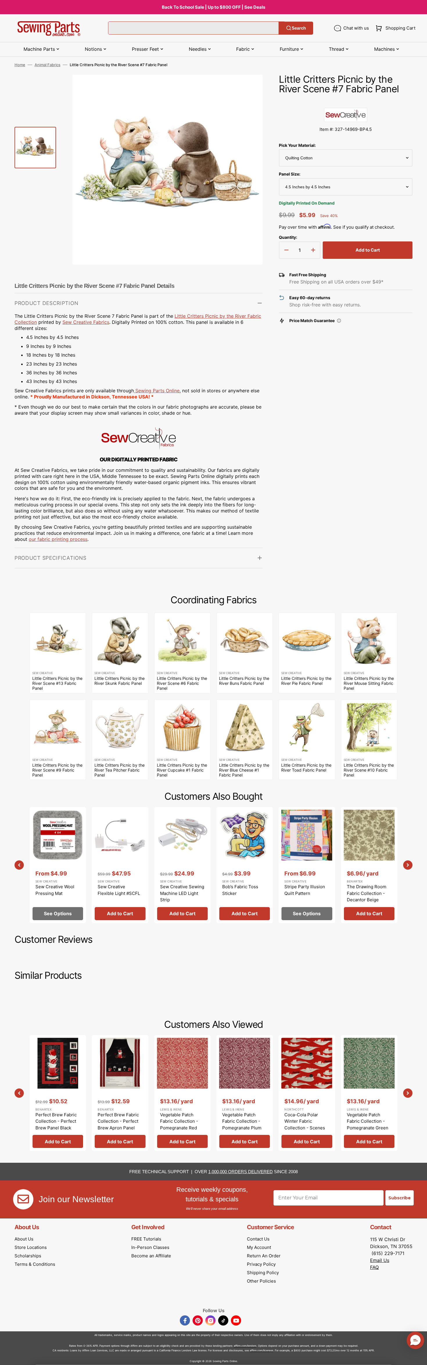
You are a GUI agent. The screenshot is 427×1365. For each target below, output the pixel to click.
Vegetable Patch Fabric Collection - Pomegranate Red (179, 1121)
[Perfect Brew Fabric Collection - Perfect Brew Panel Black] (58, 1093)
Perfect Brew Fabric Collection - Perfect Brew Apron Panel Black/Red (118, 1124)
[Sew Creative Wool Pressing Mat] (58, 865)
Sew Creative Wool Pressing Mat (54, 890)
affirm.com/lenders (245, 1345)
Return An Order (264, 1256)
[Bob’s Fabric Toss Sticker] (244, 865)
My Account (259, 1247)
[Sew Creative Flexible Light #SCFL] (120, 865)
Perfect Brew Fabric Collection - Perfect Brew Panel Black (56, 1121)
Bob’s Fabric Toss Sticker (240, 890)
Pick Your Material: (297, 145)
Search (299, 28)
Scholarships (28, 1256)
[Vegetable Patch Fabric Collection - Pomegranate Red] (182, 1093)
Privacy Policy (261, 1264)
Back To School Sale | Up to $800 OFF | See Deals (213, 7)
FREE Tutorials (146, 1239)
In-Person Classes (150, 1247)
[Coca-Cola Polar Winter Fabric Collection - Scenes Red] (307, 1093)
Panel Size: (289, 173)
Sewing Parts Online (157, 390)
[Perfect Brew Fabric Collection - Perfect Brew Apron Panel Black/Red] (120, 1093)
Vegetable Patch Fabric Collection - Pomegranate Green (367, 1121)
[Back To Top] (418, 1356)
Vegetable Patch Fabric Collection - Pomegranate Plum (241, 1121)
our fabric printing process (58, 539)
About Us (24, 1239)
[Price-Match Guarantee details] (339, 321)
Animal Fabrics (47, 64)
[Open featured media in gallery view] (249, 87)
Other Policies (261, 1281)
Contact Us (258, 1239)
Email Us (379, 1260)
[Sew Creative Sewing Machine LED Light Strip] (182, 865)
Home (20, 64)
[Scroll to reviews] (345, 102)
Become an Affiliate (151, 1256)
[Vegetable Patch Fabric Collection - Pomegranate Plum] (244, 1093)
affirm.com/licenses (261, 1350)
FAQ (374, 1267)
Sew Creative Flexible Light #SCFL (119, 890)
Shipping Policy (263, 1272)
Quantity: (288, 237)
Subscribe (399, 1197)
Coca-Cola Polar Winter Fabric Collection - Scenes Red (304, 1124)
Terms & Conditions (35, 1264)
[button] (394, 28)
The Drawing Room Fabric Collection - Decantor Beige (366, 893)
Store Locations (31, 1247)
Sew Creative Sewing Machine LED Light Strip (182, 893)
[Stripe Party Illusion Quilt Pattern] (307, 865)
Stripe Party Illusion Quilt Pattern (304, 890)
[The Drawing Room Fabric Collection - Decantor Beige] (369, 865)
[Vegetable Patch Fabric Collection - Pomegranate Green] (369, 1093)
